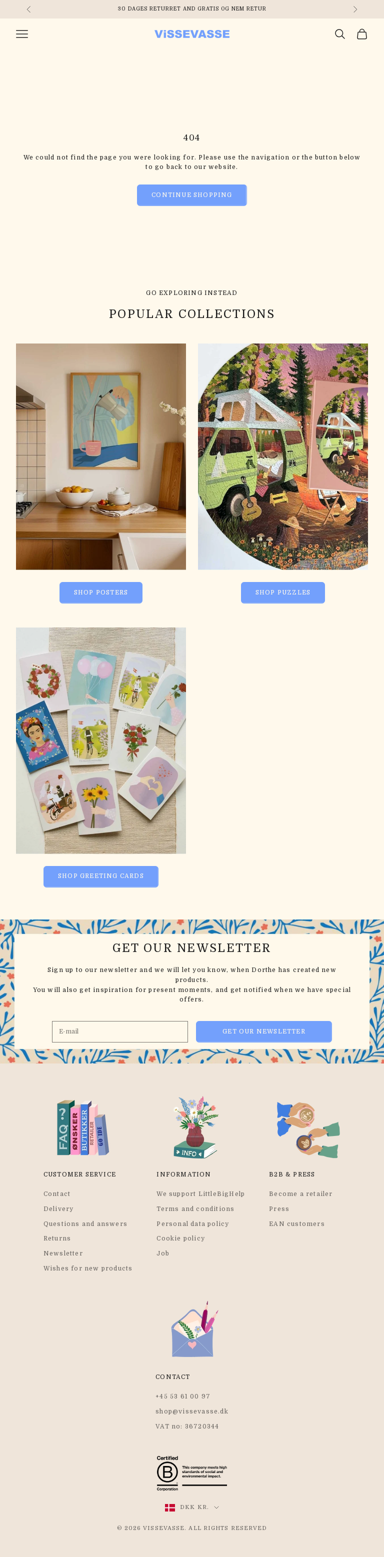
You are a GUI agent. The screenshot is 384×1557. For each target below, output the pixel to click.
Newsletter (63, 1253)
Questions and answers (86, 1224)
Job (163, 1253)
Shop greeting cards (101, 876)
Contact (57, 1194)
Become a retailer (300, 1194)
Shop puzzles (283, 592)
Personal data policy (192, 1224)
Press (279, 1209)
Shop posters (101, 592)
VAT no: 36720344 (187, 1426)
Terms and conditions (195, 1209)
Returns (57, 1238)
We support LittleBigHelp (200, 1194)
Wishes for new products (88, 1268)
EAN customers (297, 1224)
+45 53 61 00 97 (183, 1396)
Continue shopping (192, 195)
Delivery (59, 1209)
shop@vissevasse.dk (192, 1411)
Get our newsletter (264, 1031)
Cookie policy (180, 1238)
